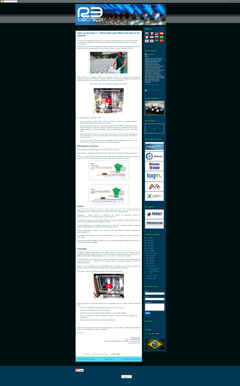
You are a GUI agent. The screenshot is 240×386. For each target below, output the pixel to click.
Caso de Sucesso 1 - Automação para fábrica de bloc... (154, 270)
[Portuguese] (162, 38)
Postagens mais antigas (132, 359)
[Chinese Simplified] (162, 42)
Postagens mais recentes (85, 359)
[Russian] (157, 38)
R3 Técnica (150, 54)
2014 (148, 248)
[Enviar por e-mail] (112, 354)
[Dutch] (152, 38)
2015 (148, 245)
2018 (148, 243)
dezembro (152, 253)
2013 (148, 250)
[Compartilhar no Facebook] (119, 354)
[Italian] (147, 38)
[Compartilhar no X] (116, 354)
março (151, 265)
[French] (152, 34)
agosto (151, 255)
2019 (148, 240)
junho (150, 260)
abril (150, 263)
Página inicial (109, 359)
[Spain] (162, 34)
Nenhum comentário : (103, 354)
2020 (148, 238)
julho (150, 258)
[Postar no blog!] (114, 354)
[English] (147, 34)
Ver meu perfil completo (152, 84)
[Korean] (152, 42)
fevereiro (151, 276)
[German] (157, 34)
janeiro (151, 278)
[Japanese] (147, 42)
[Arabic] (157, 42)
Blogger (129, 382)
